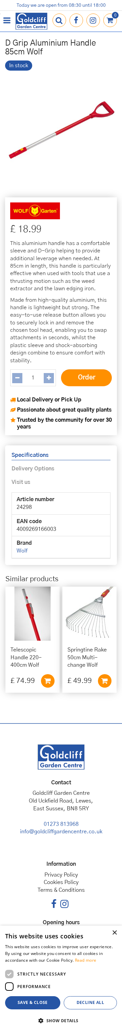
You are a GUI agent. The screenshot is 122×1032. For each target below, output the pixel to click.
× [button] (114, 932)
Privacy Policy (61, 875)
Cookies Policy (61, 882)
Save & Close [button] (33, 1002)
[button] (61, 1020)
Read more (86, 960)
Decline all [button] (90, 1002)
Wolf (22, 551)
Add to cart (48, 681)
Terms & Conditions (61, 890)
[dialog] (61, 979)
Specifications (30, 455)
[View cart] (110, 20)
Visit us (21, 482)
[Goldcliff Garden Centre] (31, 21)
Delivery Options (33, 468)
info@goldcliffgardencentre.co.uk (61, 831)
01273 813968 (61, 824)
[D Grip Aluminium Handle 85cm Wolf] (61, 131)
